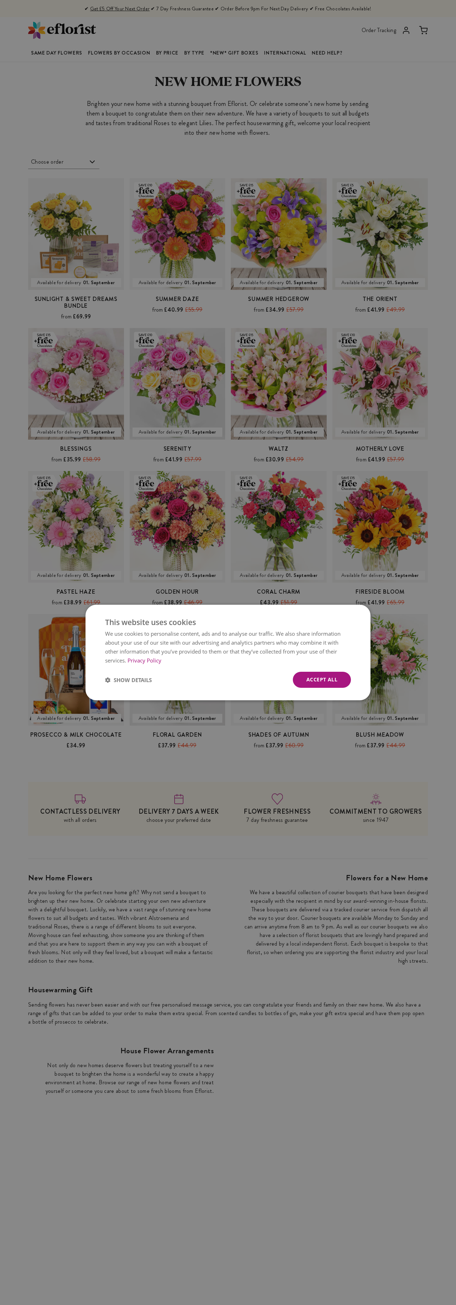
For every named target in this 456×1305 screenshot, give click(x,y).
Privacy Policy (144, 660)
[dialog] (228, 652)
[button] (128, 680)
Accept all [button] (321, 679)
